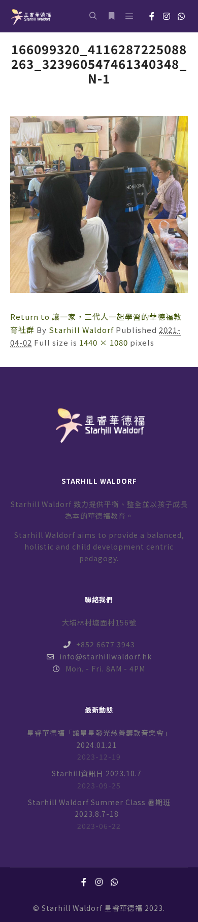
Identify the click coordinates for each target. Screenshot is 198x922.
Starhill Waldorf (81, 329)
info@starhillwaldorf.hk (105, 656)
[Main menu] (129, 16)
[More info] (111, 16)
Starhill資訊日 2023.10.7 (97, 773)
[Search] (93, 16)
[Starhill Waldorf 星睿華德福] (30, 16)
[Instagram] (166, 16)
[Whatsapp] (181, 16)
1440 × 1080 (103, 342)
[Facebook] (151, 16)
